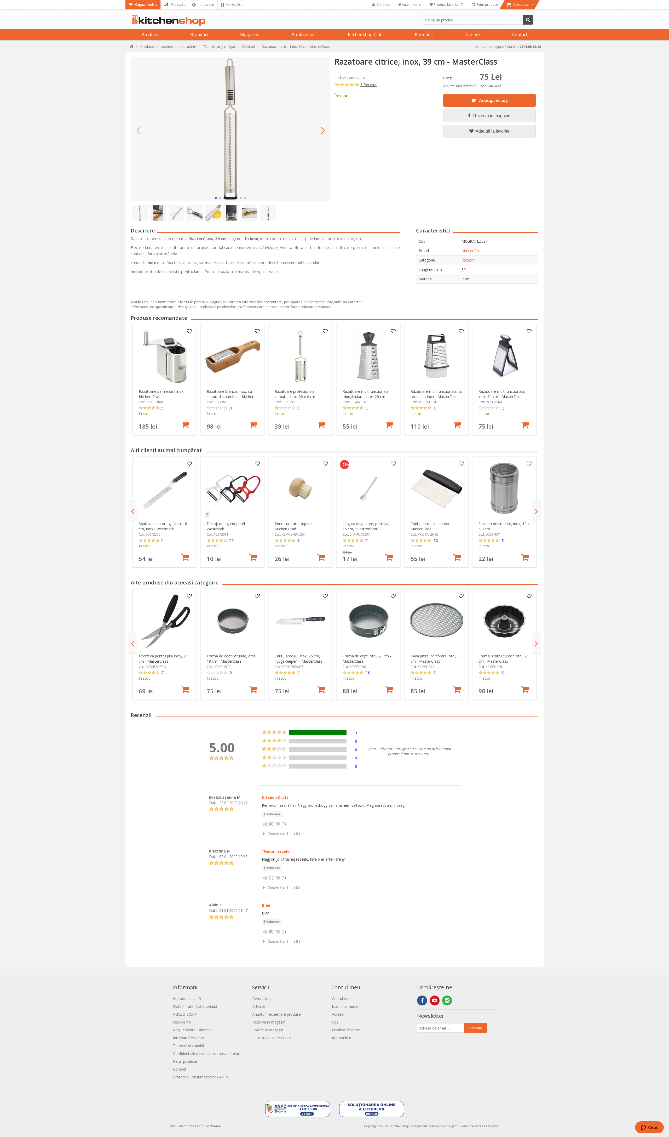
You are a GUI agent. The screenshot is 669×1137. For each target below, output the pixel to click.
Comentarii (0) (284, 834)
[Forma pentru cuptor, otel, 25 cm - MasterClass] (504, 621)
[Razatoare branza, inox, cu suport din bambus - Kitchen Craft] (232, 356)
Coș (335, 1022)
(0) (230, 408)
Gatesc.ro (178, 4)
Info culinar (205, 4)
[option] (165, 379)
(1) (162, 408)
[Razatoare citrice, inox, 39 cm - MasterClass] (230, 129)
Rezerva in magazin (491, 115)
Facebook (422, 1000)
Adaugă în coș (493, 100)
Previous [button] (132, 511)
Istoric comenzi (345, 1006)
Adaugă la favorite (492, 131)
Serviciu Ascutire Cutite (271, 1037)
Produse (150, 34)
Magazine (249, 34)
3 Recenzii (368, 84)
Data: (213, 802)
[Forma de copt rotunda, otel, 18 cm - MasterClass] (232, 621)
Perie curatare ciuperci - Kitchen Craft (295, 526)
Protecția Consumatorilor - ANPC (201, 1077)
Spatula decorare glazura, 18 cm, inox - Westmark (163, 526)
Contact (519, 34)
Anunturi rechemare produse (276, 1014)
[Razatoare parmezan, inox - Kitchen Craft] (164, 356)
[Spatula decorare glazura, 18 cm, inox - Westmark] (164, 488)
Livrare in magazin (267, 1029)
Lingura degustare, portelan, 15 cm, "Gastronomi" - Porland (366, 529)
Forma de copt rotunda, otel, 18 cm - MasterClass (231, 658)
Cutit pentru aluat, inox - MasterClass (431, 526)
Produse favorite (346, 1029)
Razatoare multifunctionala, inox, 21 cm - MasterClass (501, 394)
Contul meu (341, 998)
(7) (162, 672)
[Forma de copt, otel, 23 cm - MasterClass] (368, 621)
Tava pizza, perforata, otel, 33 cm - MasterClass (436, 658)
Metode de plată (187, 998)
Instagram (447, 1000)
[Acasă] (132, 48)
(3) (434, 672)
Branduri (199, 34)
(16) (435, 540)
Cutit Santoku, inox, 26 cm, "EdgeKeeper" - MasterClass (298, 658)
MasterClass (472, 250)
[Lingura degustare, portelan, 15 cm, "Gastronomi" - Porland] (368, 488)
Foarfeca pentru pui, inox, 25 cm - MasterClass (163, 658)
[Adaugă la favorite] (189, 332)
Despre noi (182, 1022)
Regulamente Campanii (192, 1029)
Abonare (475, 1028)
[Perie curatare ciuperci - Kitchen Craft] (300, 488)
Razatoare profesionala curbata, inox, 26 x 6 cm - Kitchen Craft (296, 396)
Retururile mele (344, 1037)
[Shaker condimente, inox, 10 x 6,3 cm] (504, 488)
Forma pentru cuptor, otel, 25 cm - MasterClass (503, 658)
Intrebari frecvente (188, 1037)
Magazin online (145, 4)
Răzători (469, 260)
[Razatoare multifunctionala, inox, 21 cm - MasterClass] (504, 356)
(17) (231, 540)
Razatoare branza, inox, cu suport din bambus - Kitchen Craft (230, 396)
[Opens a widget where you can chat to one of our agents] (649, 1127)
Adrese (338, 1014)
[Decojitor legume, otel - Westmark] (232, 488)
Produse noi (303, 34)
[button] (138, 130)
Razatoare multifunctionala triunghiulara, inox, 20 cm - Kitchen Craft (365, 396)
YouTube (435, 1000)
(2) (298, 540)
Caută (528, 20)
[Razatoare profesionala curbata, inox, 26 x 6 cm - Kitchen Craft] (300, 356)
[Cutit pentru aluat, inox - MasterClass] (436, 488)
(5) (366, 408)
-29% (345, 465)
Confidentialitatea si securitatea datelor (206, 1053)
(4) (162, 540)
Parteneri (424, 34)
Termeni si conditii (188, 1045)
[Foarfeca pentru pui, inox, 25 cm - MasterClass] (164, 621)
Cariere (473, 34)
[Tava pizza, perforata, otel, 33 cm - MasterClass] (436, 621)
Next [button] (536, 511)
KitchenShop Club (365, 34)
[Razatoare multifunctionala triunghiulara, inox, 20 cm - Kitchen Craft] (368, 356)
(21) (367, 672)
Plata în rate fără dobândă (195, 1006)
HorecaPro (234, 4)
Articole (258, 1006)
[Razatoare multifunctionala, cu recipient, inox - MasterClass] (436, 356)
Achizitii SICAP (185, 1014)
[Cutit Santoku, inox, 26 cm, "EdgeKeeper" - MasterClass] (300, 621)
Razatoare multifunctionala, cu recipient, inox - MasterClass (436, 394)
